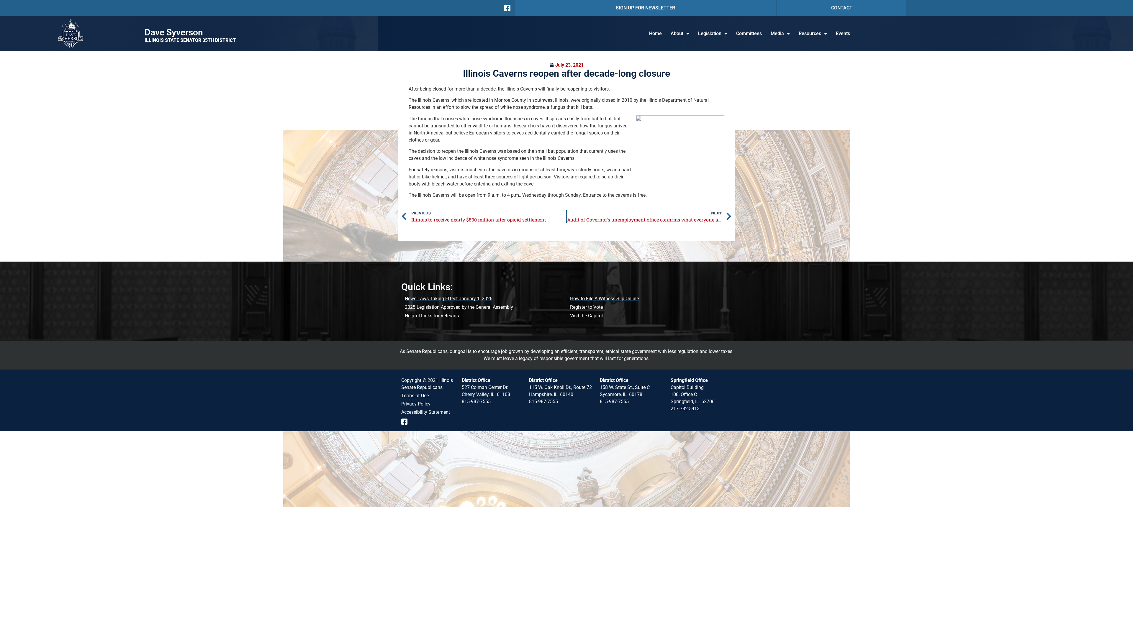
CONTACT (841, 8)
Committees (749, 33)
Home (655, 33)
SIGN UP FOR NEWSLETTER (645, 8)
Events (843, 33)
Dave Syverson (174, 32)
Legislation (709, 33)
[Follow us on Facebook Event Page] (406, 421)
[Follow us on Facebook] (507, 8)
